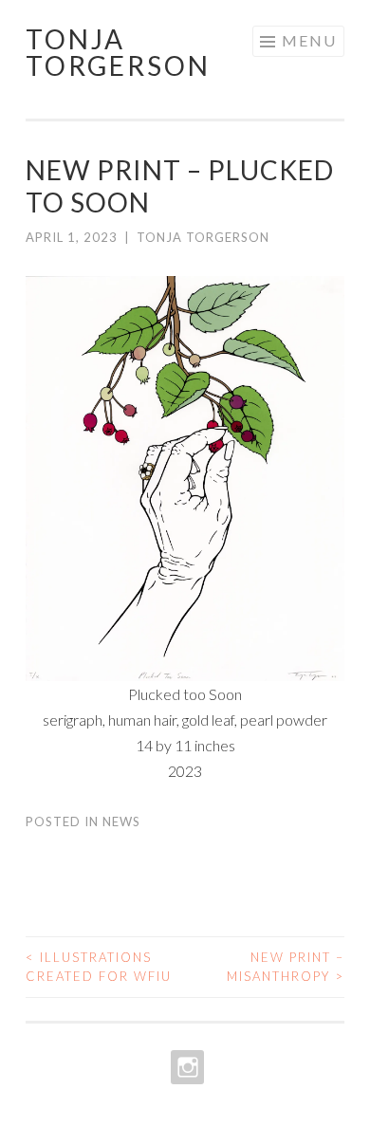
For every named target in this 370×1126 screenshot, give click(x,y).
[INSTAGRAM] (185, 1067)
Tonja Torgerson (118, 52)
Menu (309, 40)
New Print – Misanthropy (285, 967)
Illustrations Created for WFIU (99, 967)
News (121, 821)
